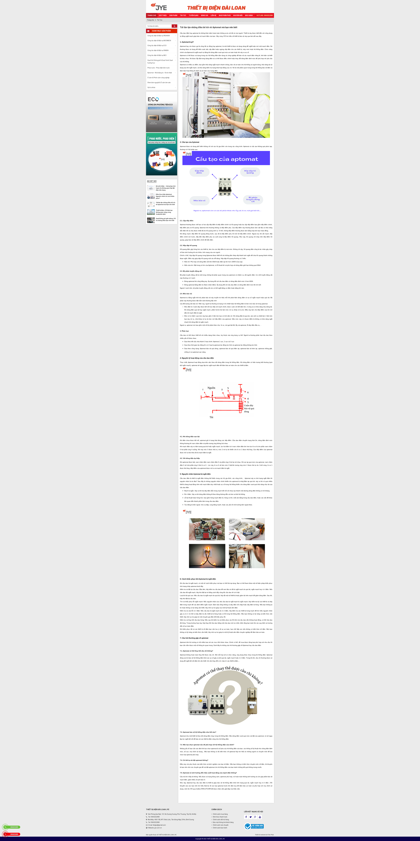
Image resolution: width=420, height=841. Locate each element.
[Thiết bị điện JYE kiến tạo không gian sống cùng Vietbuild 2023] (151, 212)
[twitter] (251, 817)
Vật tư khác (151, 87)
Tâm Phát (271, 835)
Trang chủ (151, 15)
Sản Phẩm (173, 15)
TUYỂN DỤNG (193, 15)
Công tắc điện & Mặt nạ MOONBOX (159, 40)
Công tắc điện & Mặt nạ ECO (156, 45)
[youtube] (260, 817)
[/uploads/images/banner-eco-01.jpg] (161, 112)
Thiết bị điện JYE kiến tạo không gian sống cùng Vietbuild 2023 (164, 212)
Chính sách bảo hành (220, 828)
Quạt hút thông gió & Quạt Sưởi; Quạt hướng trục (160, 61)
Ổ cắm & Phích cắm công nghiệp (158, 77)
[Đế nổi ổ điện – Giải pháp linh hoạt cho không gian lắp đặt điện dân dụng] (151, 188)
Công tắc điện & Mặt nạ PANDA (158, 50)
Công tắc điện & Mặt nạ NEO (156, 55)
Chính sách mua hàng (220, 814)
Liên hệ (213, 15)
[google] (255, 817)
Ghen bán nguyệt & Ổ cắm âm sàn (159, 82)
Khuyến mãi (237, 15)
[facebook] (246, 817)
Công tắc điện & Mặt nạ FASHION (158, 36)
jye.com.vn (158, 828)
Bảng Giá (204, 15)
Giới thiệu (163, 15)
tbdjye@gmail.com (159, 825)
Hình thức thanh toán (220, 817)
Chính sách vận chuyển (220, 825)
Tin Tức (183, 15)
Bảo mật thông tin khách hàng (223, 822)
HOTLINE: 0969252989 (265, 15)
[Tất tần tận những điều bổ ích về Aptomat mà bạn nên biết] (151, 204)
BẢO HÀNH (249, 15)
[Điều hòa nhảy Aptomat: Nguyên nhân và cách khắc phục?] (151, 196)
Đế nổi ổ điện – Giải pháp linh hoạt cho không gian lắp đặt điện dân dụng (166, 188)
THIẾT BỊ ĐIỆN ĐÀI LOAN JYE (167, 835)
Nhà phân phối (225, 15)
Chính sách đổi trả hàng (221, 819)
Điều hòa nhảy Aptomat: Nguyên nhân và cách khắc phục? (165, 196)
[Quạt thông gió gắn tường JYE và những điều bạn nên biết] (151, 220)
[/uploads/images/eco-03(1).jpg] (161, 154)
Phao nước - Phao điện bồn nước (158, 68)
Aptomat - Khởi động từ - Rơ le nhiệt (159, 73)
